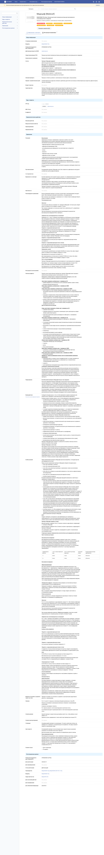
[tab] (33, 32)
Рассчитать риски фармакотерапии (33, 396)
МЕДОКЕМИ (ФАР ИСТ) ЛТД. (56, 770)
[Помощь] (96, 2)
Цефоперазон (45, 51)
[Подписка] (94, 2)
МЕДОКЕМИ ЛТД (45, 44)
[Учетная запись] (99, 2)
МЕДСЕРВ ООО (45, 776)
